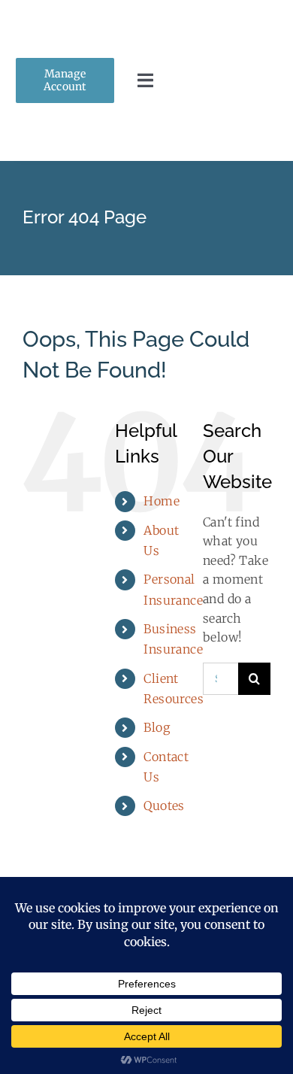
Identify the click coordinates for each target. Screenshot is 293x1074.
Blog (156, 727)
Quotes (163, 805)
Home (161, 500)
